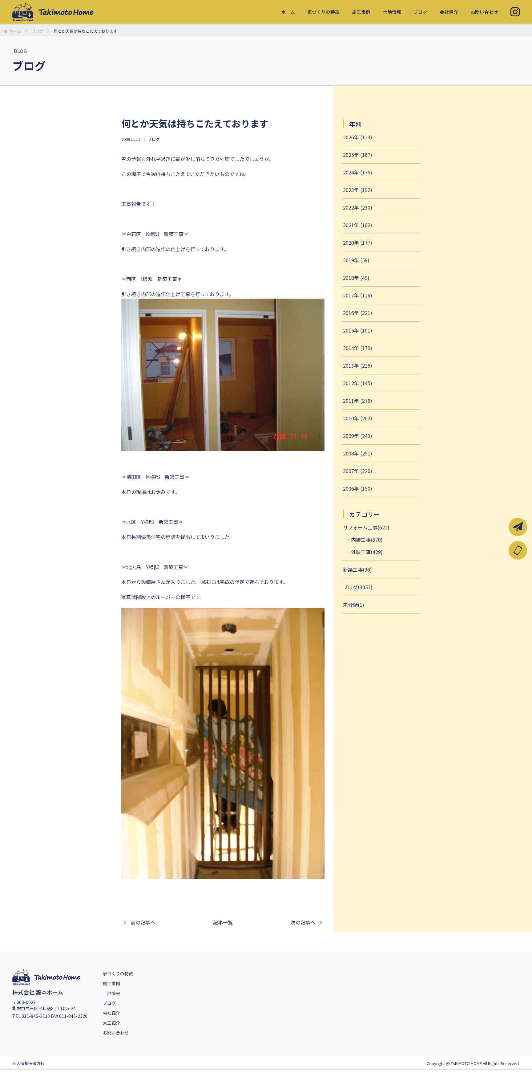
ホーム (288, 12)
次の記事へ (303, 922)
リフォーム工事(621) (366, 527)
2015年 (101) (357, 330)
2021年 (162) (357, 225)
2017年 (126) (357, 295)
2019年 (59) (356, 260)
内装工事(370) (367, 539)
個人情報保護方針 (28, 1063)
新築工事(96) (357, 569)
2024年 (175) (357, 172)
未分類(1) (353, 604)
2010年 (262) (357, 418)
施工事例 (361, 12)
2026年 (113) (357, 137)
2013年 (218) (357, 365)
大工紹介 (111, 1023)
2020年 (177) (357, 242)
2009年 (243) (357, 435)
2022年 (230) (357, 207)
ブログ (420, 12)
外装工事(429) (367, 552)
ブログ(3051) (358, 587)
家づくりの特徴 (323, 12)
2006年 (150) (357, 488)
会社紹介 (449, 12)
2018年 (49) (356, 277)
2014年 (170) (357, 348)
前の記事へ (143, 922)
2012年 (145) (357, 383)
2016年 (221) (357, 312)
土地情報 (392, 12)
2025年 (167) (357, 154)
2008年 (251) (357, 453)
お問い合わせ (484, 12)
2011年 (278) (357, 400)
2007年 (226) (357, 471)
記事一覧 (223, 922)
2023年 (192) (357, 190)
